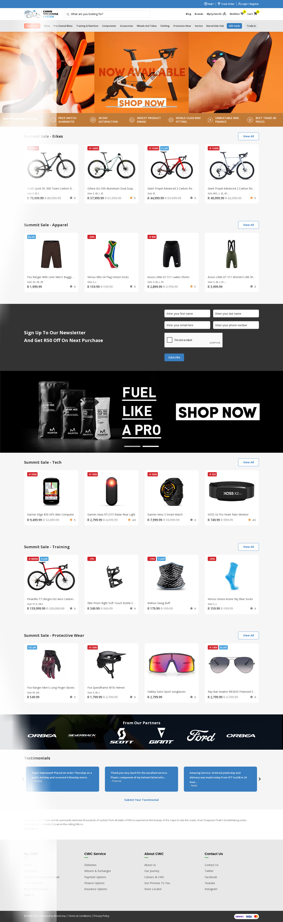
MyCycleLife (214, 14)
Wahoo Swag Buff (158, 603)
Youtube (210, 883)
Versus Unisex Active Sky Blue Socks (230, 599)
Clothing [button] (165, 26)
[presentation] (259, 779)
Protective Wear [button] (182, 26)
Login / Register (250, 4)
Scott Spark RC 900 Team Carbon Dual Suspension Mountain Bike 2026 (71, 188)
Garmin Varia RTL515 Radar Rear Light (111, 514)
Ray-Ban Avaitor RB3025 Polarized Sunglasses (236, 691)
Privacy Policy (101, 916)
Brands (199, 14)
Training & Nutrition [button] (87, 26)
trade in (251, 26)
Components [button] (109, 26)
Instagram (211, 889)
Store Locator (153, 889)
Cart (252, 13)
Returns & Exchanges (97, 871)
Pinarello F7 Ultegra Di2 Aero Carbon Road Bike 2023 (60, 599)
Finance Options (94, 883)
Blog (188, 14)
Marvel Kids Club (215, 26)
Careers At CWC (154, 877)
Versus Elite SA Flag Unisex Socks (108, 277)
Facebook (211, 877)
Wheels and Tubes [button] (147, 26)
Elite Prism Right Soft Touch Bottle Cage (112, 603)
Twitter (209, 871)
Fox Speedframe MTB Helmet (106, 687)
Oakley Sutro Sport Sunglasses (166, 691)
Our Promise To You (157, 883)
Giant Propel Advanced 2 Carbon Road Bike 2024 (177, 188)
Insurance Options (95, 889)
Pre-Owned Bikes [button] (63, 26)
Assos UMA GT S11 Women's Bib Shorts (233, 277)
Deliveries (90, 865)
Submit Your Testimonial (141, 800)
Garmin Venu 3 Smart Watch (165, 514)
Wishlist (237, 13)
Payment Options (95, 877)
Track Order (227, 4)
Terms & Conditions (79, 916)
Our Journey (151, 871)
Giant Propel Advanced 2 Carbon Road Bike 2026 (238, 188)
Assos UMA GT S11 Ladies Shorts (168, 277)
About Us (150, 865)
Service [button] (199, 26)
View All (248, 136)
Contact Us (212, 865)
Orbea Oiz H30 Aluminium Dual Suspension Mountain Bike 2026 (127, 188)
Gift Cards (234, 26)
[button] (114, 106)
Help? (210, 4)
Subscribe (174, 357)
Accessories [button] (126, 26)
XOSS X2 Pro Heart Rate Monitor (228, 514)
